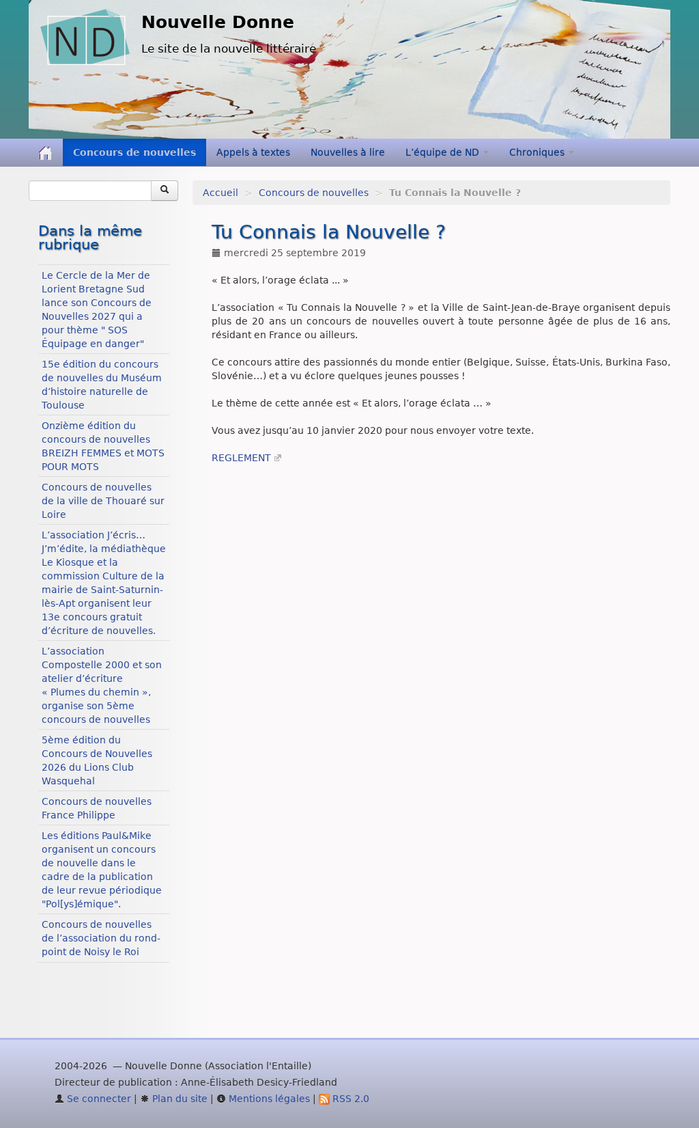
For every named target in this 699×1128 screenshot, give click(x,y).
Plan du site (178, 1098)
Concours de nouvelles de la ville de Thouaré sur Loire (103, 501)
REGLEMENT (241, 457)
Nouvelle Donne (217, 22)
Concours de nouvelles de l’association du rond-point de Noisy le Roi (101, 938)
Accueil (220, 192)
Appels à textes (253, 152)
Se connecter (97, 1098)
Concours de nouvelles (134, 152)
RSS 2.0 (349, 1098)
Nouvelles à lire (348, 152)
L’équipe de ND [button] (443, 152)
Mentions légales (268, 1098)
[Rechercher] (164, 190)
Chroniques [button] (538, 152)
